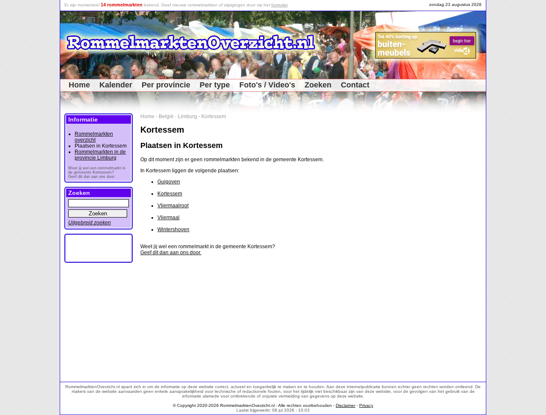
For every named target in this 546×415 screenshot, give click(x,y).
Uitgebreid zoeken (89, 223)
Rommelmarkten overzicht (94, 137)
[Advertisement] (457, 241)
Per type (215, 85)
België (166, 116)
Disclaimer (345, 405)
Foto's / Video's (267, 85)
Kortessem (213, 116)
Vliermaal (168, 218)
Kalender (115, 85)
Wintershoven (173, 229)
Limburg (187, 116)
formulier (279, 5)
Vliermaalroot (173, 206)
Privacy (366, 405)
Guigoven (168, 182)
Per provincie (166, 85)
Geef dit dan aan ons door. (170, 252)
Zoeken (318, 85)
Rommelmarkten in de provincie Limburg (100, 155)
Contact (355, 85)
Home (79, 85)
